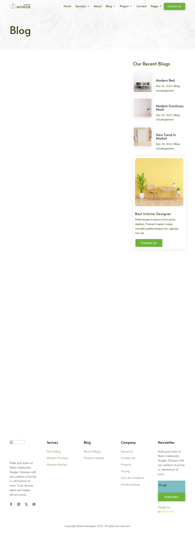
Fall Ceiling (53, 451)
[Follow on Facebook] (11, 504)
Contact (142, 6)
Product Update (94, 458)
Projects (126, 465)
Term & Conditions (132, 478)
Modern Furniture (57, 458)
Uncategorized (164, 90)
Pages (154, 6)
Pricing (125, 471)
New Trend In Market (31, 374)
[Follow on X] (26, 504)
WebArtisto (167, 511)
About (98, 6)
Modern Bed (24, 140)
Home (67, 6)
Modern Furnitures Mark (33, 257)
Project (124, 6)
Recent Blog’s (92, 451)
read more (19, 160)
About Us (127, 451)
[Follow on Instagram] (19, 504)
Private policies (130, 484)
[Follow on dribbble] (34, 504)
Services (80, 6)
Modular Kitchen (57, 465)
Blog (109, 6)
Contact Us (174, 6)
